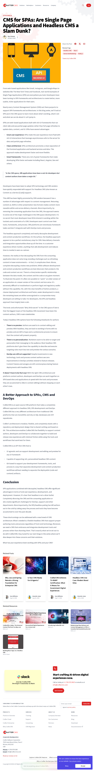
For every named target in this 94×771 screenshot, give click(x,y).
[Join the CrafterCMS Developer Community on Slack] (22, 680)
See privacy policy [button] (75, 761)
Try (89, 5)
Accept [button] (83, 766)
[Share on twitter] (80, 44)
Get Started (58, 690)
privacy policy (72, 707)
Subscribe (86, 703)
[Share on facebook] (75, 44)
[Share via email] (84, 44)
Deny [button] (66, 766)
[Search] (83, 5)
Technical (8, 15)
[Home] (10, 5)
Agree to (69, 707)
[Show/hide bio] (18, 37)
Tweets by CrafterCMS (69, 58)
